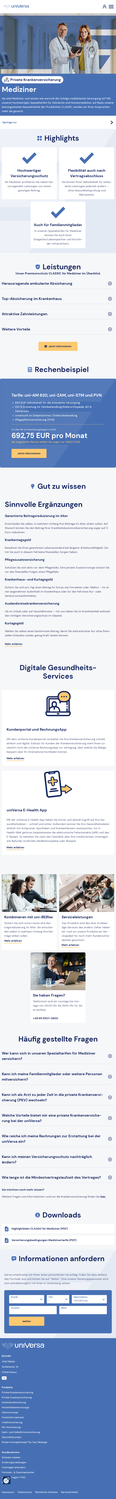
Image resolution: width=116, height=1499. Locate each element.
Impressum (8, 1492)
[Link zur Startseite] (16, 6)
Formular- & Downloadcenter (18, 1472)
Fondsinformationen (13, 1417)
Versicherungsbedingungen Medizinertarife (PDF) (43, 1240)
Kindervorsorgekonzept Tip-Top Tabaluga (24, 1442)
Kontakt (6, 1482)
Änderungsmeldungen (14, 1462)
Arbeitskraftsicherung (14, 1402)
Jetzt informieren (59, 346)
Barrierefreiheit (69, 1492)
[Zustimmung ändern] (6, 1480)
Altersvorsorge (10, 1412)
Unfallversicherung (12, 1422)
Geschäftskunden (11, 1437)
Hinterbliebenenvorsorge (15, 1407)
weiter (27, 1321)
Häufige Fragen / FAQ (13, 1477)
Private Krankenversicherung (17, 1392)
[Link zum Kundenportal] (102, 6)
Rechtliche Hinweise (46, 1492)
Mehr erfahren (13, 644)
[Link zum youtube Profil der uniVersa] (4, 1378)
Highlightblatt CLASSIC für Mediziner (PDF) (39, 1228)
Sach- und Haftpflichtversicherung (21, 1432)
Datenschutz (25, 1492)
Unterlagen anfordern (14, 1467)
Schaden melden (11, 1457)
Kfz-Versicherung (11, 1427)
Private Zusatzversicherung (17, 1397)
